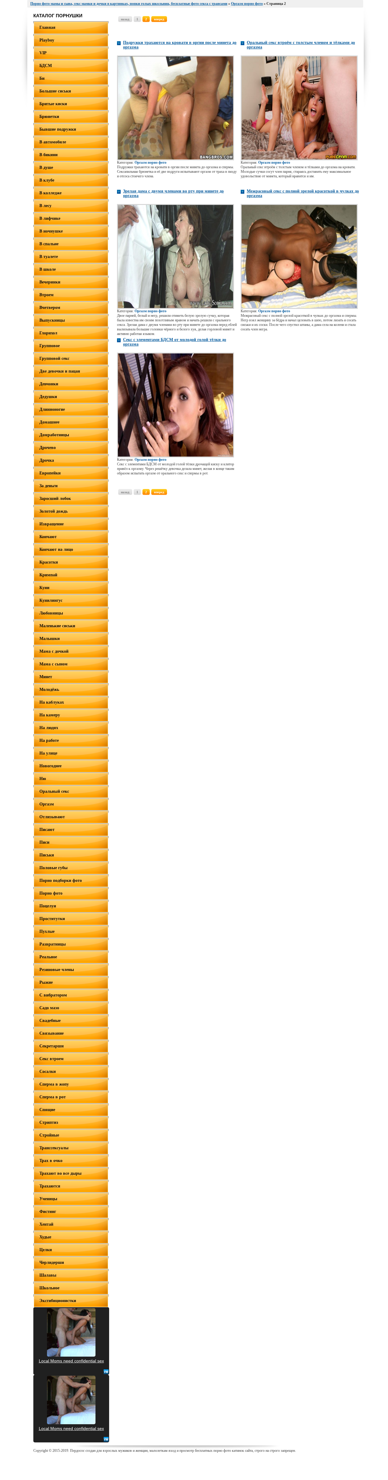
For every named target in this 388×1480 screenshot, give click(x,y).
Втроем (46, 295)
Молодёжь (49, 689)
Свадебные (50, 1020)
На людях (48, 727)
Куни (44, 587)
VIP (43, 53)
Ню (42, 778)
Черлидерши (51, 1262)
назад (125, 19)
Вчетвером (49, 307)
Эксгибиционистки (57, 1300)
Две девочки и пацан (59, 371)
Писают (47, 829)
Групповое (49, 345)
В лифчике (49, 218)
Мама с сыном (53, 664)
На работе (49, 740)
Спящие (47, 1109)
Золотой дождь (53, 511)
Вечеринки (49, 282)
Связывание (51, 1033)
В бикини (48, 154)
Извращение (51, 524)
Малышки (49, 638)
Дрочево (47, 447)
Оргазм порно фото (150, 162)
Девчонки (48, 384)
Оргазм (46, 804)
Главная (47, 27)
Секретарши (51, 1046)
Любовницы (51, 613)
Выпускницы (52, 320)
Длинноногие (52, 409)
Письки (46, 855)
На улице (48, 753)
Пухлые (47, 931)
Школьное (49, 1288)
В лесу (45, 205)
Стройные (49, 1135)
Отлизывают (52, 817)
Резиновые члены (56, 969)
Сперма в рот (52, 1097)
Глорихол (48, 333)
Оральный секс (54, 791)
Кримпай (48, 575)
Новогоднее (50, 766)
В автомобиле (52, 142)
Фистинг (47, 1211)
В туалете (48, 256)
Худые (45, 1237)
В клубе (46, 180)
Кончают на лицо (56, 549)
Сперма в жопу (54, 1084)
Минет (45, 677)
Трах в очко (50, 1160)
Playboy (46, 40)
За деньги (48, 486)
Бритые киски (53, 104)
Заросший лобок (55, 498)
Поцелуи (47, 906)
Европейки (50, 473)
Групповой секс (54, 358)
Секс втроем (51, 1058)
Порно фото (50, 893)
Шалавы (47, 1275)
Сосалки (47, 1071)
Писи (44, 842)
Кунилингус (50, 600)
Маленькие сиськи (57, 626)
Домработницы (54, 435)
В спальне (49, 244)
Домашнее (49, 422)
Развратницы (52, 944)
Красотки (48, 562)
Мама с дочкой (54, 651)
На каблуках (51, 702)
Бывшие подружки (57, 129)
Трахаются (49, 1186)
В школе (47, 269)
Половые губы (53, 868)
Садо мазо (49, 1008)
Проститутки (52, 918)
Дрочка (46, 460)
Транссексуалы (54, 1148)
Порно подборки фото (60, 880)
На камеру (49, 715)
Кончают (48, 536)
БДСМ (45, 65)
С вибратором (53, 995)
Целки (45, 1249)
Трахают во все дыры (60, 1173)
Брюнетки (49, 116)
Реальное (48, 957)
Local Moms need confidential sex (71, 1360)
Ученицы (48, 1199)
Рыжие (46, 982)
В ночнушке (51, 231)
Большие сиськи (55, 91)
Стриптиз (48, 1122)
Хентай (46, 1224)
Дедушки (48, 396)
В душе (46, 167)
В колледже (50, 193)
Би (42, 78)
